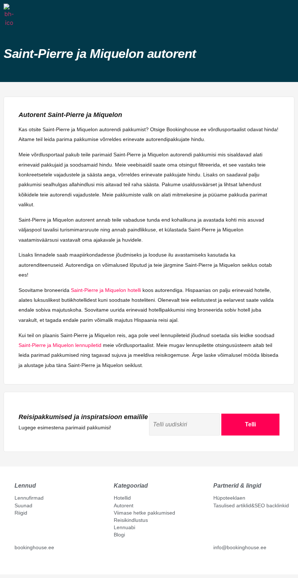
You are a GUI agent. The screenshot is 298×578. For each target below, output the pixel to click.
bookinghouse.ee (34, 547)
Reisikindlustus (131, 520)
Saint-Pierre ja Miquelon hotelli (106, 290)
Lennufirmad (29, 498)
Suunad (23, 505)
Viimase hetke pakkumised (144, 513)
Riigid (21, 513)
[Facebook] (17, 564)
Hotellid (122, 498)
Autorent (123, 505)
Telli (250, 424)
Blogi (119, 535)
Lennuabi (124, 527)
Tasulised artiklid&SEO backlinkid (251, 505)
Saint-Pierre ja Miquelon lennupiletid (60, 345)
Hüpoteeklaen (229, 498)
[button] (20, 14)
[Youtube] (25, 564)
